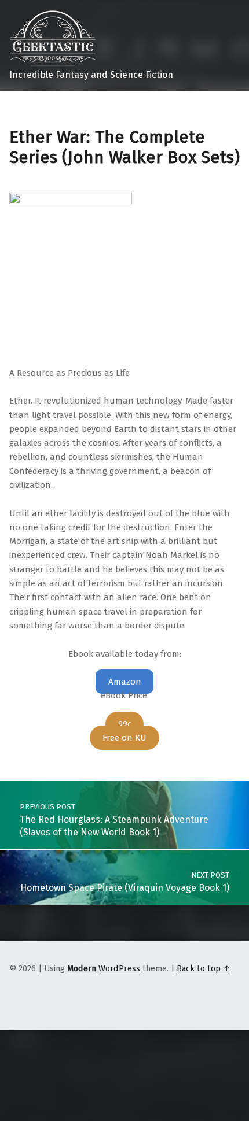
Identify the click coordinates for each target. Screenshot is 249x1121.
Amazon (124, 681)
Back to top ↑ (203, 968)
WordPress (119, 968)
